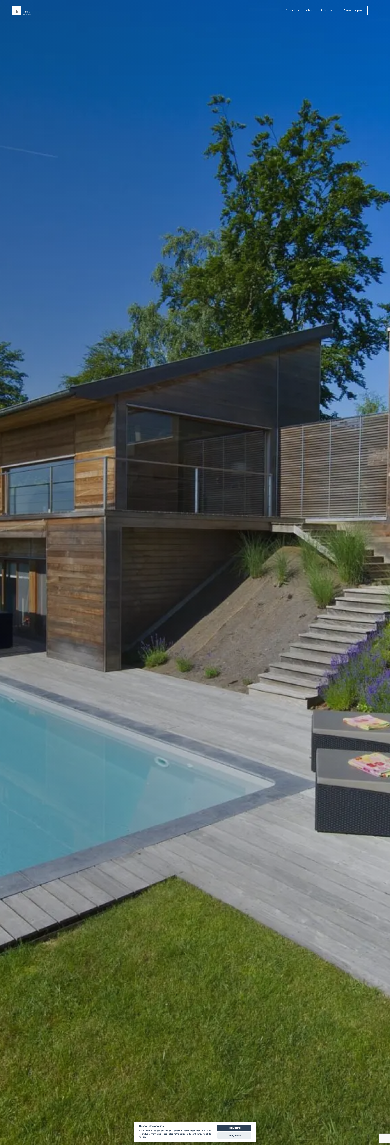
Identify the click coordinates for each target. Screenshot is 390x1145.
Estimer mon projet (353, 10)
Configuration (234, 1135)
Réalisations (326, 10)
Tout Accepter (234, 1128)
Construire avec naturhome (300, 10)
